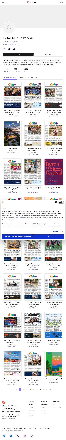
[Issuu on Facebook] (4, 436)
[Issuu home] (31, 2)
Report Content (28, 428)
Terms (3, 428)
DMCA (35, 428)
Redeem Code (57, 407)
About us (31, 404)
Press (30, 413)
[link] (61, 2)
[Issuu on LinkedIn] (11, 436)
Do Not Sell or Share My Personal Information (12, 430)
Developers (56, 404)
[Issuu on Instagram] (25, 436)
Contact (31, 416)
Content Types (44, 404)
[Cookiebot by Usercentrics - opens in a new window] (56, 202)
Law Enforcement (17, 428)
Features (43, 407)
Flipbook (43, 410)
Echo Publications (12, 116)
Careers (31, 407)
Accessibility (46, 428)
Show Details (56, 231)
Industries (43, 413)
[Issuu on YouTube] (32, 436)
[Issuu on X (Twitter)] (18, 436)
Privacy (9, 428)
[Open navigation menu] (3, 2)
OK (49, 236)
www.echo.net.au (12, 44)
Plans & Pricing (32, 410)
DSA (40, 428)
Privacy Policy (19, 217)
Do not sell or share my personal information (17, 236)
